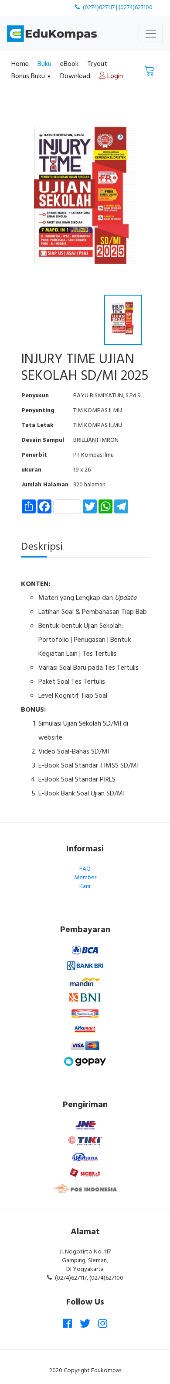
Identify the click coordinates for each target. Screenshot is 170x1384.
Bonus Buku (31, 76)
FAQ (85, 869)
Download (75, 76)
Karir (85, 886)
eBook (69, 64)
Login (114, 76)
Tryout (97, 64)
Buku (44, 64)
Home (20, 64)
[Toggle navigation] (151, 33)
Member (85, 878)
